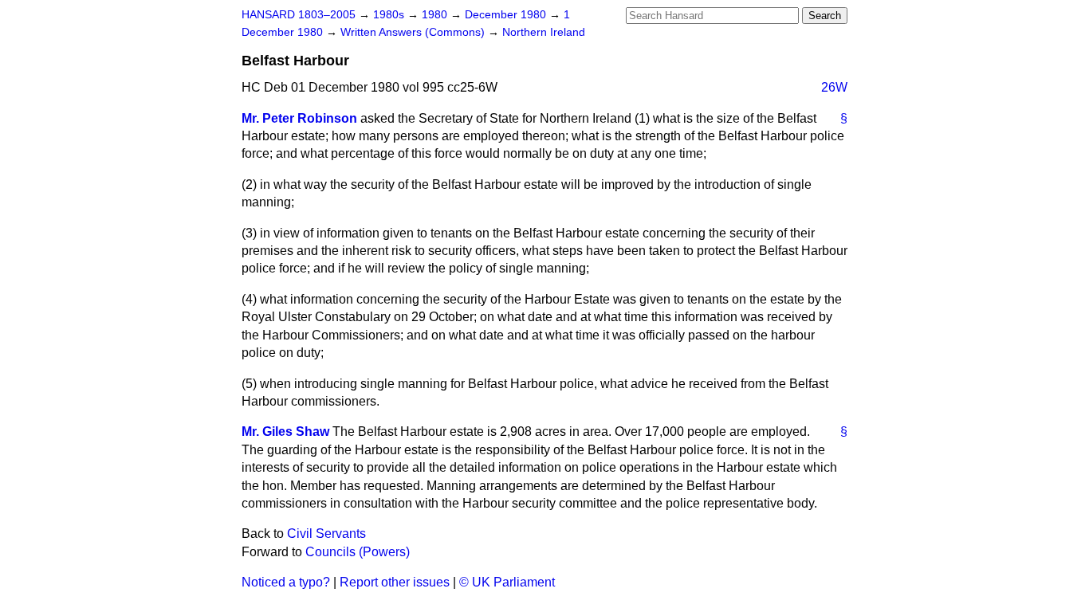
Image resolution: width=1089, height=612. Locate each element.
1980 (436, 15)
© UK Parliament (507, 582)
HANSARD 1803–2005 (299, 15)
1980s (390, 15)
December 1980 (507, 15)
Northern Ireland (543, 32)
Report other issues (395, 582)
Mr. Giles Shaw (285, 431)
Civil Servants (326, 533)
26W (834, 87)
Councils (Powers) (357, 552)
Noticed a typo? (286, 582)
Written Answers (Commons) (414, 32)
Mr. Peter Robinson (299, 118)
